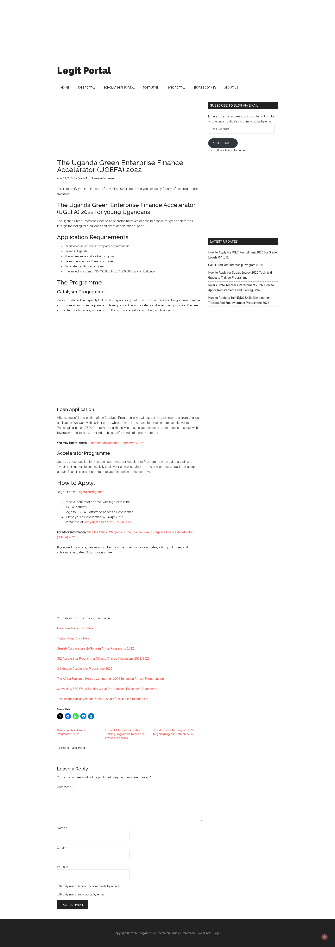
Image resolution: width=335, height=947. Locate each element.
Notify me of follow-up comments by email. (89, 886)
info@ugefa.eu (94, 522)
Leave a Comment (103, 178)
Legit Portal (84, 70)
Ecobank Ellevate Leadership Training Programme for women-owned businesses (125, 734)
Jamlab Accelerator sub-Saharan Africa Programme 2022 (95, 648)
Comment (65, 787)
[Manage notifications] (324, 937)
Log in (218, 933)
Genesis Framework (183, 933)
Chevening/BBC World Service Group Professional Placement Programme (107, 689)
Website (62, 867)
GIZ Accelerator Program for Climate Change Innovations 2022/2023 (103, 658)
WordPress (205, 933)
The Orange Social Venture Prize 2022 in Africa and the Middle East (102, 699)
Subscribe (223, 143)
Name (62, 828)
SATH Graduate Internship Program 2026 (235, 265)
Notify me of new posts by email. (82, 894)
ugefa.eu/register (91, 492)
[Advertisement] (167, 27)
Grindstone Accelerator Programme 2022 (115, 443)
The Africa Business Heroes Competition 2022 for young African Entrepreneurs (110, 679)
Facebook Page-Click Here (75, 628)
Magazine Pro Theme (152, 933)
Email (61, 847)
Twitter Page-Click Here (73, 638)
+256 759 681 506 (120, 522)
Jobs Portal (78, 747)
